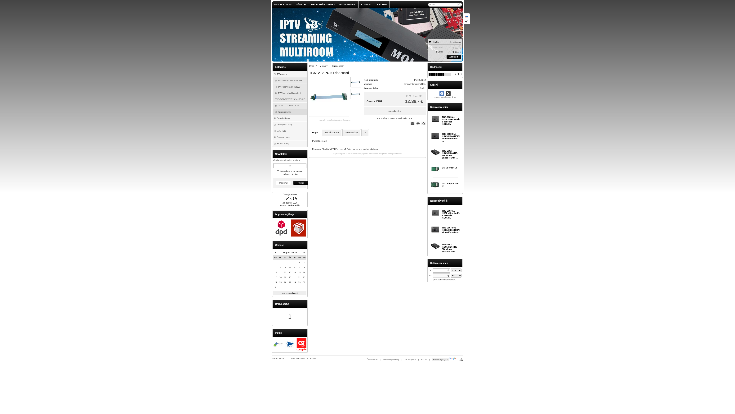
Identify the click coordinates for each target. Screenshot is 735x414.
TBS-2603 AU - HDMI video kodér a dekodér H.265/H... (451, 120)
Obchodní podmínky (391, 360)
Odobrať (283, 183)
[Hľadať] (459, 4)
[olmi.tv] (343, 34)
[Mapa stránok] (461, 359)
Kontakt (424, 360)
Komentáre (351, 132)
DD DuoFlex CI (449, 168)
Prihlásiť (313, 358)
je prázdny (455, 42)
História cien (332, 132)
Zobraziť (453, 57)
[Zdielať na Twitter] (448, 93)
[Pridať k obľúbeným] (423, 123)
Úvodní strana (372, 360)
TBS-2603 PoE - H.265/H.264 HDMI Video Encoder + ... (451, 137)
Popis (315, 132)
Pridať (301, 183)
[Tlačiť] (418, 123)
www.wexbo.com (298, 358)
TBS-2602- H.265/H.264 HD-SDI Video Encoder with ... (450, 154)
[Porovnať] (412, 123)
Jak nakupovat (410, 360)
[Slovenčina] (466, 16)
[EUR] (466, 21)
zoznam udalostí (290, 293)
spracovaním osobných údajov (292, 172)
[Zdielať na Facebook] (441, 93)
